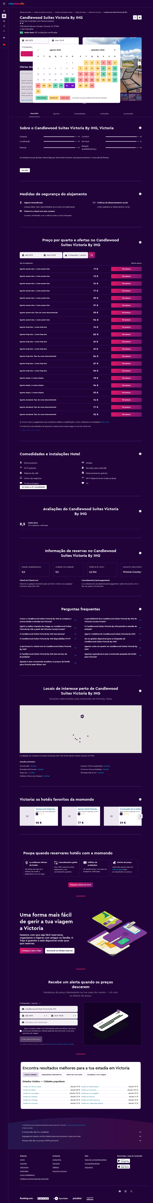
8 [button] (66, 68)
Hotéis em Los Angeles (89, 1093)
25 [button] (44, 86)
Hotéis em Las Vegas (31, 1093)
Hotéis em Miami (29, 1090)
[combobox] (51, 1009)
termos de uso (51, 1044)
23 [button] (72, 80)
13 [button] (55, 74)
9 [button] (72, 68)
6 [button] (55, 68)
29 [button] (67, 86)
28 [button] (61, 86)
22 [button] (67, 80)
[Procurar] (4, 16)
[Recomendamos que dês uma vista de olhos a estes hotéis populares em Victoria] (140, 799)
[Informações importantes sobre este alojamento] (140, 553)
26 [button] (50, 86)
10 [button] (38, 74)
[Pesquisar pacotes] (4, 26)
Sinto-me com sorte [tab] (74, 1075)
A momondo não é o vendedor (35, 1132)
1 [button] (66, 63)
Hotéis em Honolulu (88, 1090)
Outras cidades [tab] (31, 1075)
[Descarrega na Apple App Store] (123, 1166)
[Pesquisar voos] (4, 11)
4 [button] (43, 68)
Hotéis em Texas (80, 12)
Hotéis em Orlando (30, 1097)
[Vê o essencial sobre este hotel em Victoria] (140, 128)
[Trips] (4, 37)
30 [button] (72, 86)
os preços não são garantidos (75, 1125)
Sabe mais (105, 422)
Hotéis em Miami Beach (90, 1087)
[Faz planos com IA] (4, 31)
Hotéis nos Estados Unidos (63, 12)
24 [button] (38, 86)
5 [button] (49, 68)
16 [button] (73, 74)
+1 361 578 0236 (26, 29)
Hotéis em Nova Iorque (32, 1087)
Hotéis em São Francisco (90, 1100)
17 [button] (38, 80)
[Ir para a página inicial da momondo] (16, 3)
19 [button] (50, 80)
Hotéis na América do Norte (43, 12)
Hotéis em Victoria (95, 12)
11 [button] (44, 74)
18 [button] (44, 80)
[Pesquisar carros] (4, 21)
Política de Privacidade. (66, 1044)
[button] (4, 3)
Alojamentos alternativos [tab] (52, 1075)
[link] (80, 884)
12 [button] (50, 74)
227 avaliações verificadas (46, 33)
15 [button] (67, 74)
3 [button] (38, 68)
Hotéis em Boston (88, 1097)
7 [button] (61, 68)
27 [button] (55, 86)
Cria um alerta (117, 869)
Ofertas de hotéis (25, 12)
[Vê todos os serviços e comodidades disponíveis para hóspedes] (140, 454)
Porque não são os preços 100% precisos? (40, 1141)
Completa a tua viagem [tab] (96, 1075)
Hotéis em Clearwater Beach (92, 1103)
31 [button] (38, 91)
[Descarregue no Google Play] (123, 1161)
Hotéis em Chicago (30, 1100)
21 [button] (61, 80)
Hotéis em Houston (30, 1103)
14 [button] (61, 74)
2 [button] (72, 63)
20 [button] (55, 80)
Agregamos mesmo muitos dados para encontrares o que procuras (51, 1136)
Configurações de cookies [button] (30, 430)
